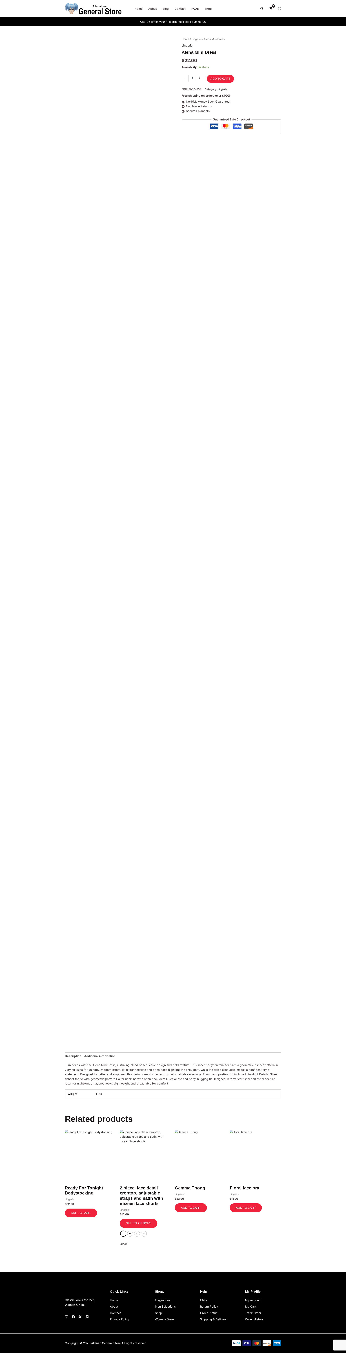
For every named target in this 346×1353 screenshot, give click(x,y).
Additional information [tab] (100, 1056)
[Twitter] (80, 1316)
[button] (262, 8)
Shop (158, 1313)
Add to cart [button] (81, 1213)
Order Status (208, 1313)
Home (185, 39)
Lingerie (196, 39)
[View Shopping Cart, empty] (270, 9)
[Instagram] (66, 1316)
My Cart (250, 1306)
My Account (253, 1300)
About (114, 1306)
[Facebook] (73, 1316)
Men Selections (165, 1306)
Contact (115, 1313)
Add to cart (220, 78)
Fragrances (162, 1300)
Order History (254, 1319)
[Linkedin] (87, 1316)
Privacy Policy (119, 1319)
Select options (138, 1223)
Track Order (253, 1313)
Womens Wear (164, 1319)
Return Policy (209, 1306)
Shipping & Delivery (213, 1319)
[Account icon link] (279, 8)
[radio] (123, 1233)
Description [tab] (73, 1056)
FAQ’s (203, 1300)
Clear (123, 1244)
